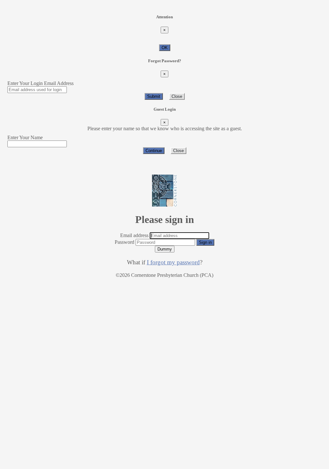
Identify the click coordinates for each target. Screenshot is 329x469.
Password (124, 242)
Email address (134, 235)
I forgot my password (173, 262)
